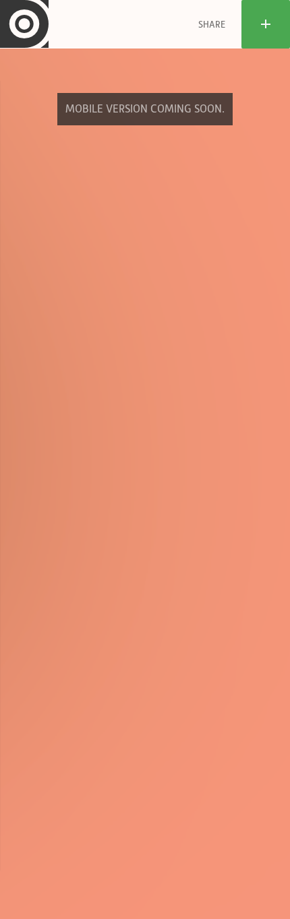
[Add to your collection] (265, 24)
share (211, 24)
